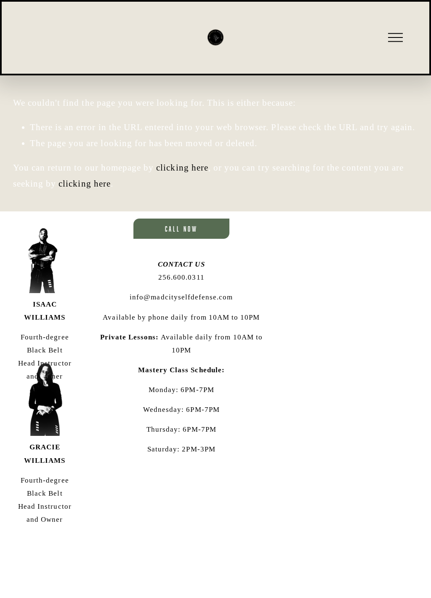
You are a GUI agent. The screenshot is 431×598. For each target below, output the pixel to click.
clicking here (182, 168)
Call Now (181, 228)
